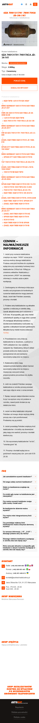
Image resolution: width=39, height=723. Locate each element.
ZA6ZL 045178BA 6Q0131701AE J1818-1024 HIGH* (17, 168)
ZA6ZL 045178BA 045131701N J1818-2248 (18, 198)
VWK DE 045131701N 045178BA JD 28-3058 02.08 (17, 114)
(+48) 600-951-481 (18, 569)
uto (7, 4)
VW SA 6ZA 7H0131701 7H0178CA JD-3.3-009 (18, 134)
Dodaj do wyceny (19, 88)
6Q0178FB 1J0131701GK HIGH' (16, 101)
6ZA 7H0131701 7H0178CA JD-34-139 (19, 121)
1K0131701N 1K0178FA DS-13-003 (18, 187)
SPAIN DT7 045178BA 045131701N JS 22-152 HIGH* (18, 148)
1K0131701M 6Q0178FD (13, 172)
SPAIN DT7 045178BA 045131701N (18, 157)
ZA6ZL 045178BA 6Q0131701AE (17, 214)
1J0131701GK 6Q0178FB (14, 118)
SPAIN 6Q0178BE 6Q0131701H (16, 217)
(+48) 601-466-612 (19, 573)
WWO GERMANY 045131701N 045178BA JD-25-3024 (18, 178)
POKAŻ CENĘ (19, 81)
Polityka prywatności (19, 712)
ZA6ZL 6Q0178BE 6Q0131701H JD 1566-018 (17, 141)
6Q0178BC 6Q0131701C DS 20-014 (18, 193)
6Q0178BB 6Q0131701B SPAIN (16, 223)
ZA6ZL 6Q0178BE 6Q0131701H (16, 204)
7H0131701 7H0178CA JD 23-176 (17, 190)
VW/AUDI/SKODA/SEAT (18, 63)
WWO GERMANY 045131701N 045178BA (18, 154)
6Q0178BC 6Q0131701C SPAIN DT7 (18, 201)
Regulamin (19, 707)
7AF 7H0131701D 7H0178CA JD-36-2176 (17, 162)
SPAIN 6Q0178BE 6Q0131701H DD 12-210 (18, 184)
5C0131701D (9, 220)
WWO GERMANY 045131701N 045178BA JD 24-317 (18, 210)
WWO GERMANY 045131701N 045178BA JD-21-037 (18, 107)
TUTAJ (6, 333)
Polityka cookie (19, 717)
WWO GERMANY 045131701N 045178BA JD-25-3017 (18, 127)
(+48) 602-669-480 (17, 566)
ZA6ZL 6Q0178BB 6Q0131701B (16, 225)
